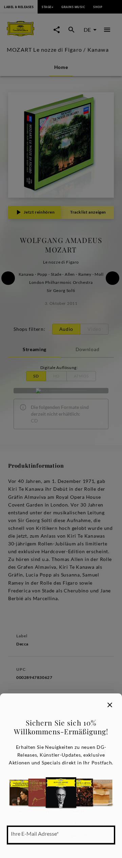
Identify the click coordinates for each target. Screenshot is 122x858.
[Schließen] (110, 705)
